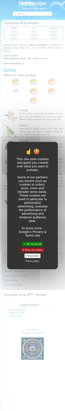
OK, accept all (33, 244)
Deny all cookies (33, 249)
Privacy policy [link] (32, 261)
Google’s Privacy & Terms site (32, 233)
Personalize (32, 256)
